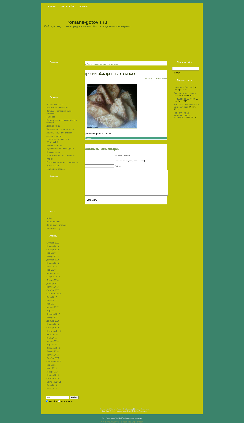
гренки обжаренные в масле (110, 73)
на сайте (53, 401)
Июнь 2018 (51, 266)
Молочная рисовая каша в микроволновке (186, 105)
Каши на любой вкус (183, 87)
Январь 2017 (52, 317)
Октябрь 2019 (52, 249)
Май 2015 (51, 365)
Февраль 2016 (53, 348)
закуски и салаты (54, 136)
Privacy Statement (141, 409)
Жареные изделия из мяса (59, 133)
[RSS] (46, 410)
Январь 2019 (52, 256)
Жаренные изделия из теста (60, 129)
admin (164, 78)
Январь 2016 (52, 351)
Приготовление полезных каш (60, 155)
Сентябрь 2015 (53, 361)
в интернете (67, 401)
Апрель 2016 (52, 341)
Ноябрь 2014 (52, 375)
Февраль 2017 (53, 314)
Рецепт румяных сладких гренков (102, 64)
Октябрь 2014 (52, 378)
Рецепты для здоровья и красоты (62, 162)
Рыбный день (52, 166)
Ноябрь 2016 (52, 324)
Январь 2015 (52, 372)
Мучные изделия (54, 145)
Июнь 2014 (51, 389)
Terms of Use (115, 409)
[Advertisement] (62, 79)
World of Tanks (121, 418)
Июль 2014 (51, 385)
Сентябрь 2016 (53, 331)
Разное (49, 159)
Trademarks (128, 409)
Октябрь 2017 (52, 290)
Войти (49, 218)
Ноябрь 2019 (52, 246)
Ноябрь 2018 (52, 263)
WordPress (106, 418)
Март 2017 (51, 310)
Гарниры (50, 117)
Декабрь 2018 (52, 260)
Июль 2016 (51, 338)
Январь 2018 (52, 280)
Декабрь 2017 (52, 283)
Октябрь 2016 (52, 327)
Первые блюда (53, 152)
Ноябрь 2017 (52, 287)
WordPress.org (53, 228)
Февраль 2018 (53, 277)
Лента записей (53, 222)
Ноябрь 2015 (52, 355)
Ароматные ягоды (55, 104)
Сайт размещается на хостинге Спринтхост (122, 422)
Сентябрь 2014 (53, 382)
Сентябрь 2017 (53, 294)
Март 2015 (51, 368)
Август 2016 (52, 334)
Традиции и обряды (55, 169)
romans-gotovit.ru (87, 22)
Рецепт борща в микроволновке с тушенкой (182, 115)
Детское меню (53, 126)
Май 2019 (51, 253)
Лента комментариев (56, 225)
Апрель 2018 (52, 273)
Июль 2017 (51, 297)
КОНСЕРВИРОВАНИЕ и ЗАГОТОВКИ (57, 140)
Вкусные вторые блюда (57, 107)
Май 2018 (51, 270)
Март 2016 (51, 344)
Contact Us (104, 409)
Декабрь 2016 (52, 321)
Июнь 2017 (51, 300)
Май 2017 (51, 304)
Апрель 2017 (52, 307)
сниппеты (138, 418)
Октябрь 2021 (52, 243)
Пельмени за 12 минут (184, 99)
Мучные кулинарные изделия (60, 149)
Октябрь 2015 (52, 358)
